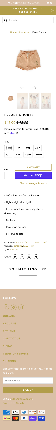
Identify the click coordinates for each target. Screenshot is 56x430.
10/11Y (28, 154)
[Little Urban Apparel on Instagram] (22, 307)
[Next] (34, 87)
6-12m (9, 148)
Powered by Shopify (13, 403)
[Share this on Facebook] (21, 256)
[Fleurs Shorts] (28, 60)
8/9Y (18, 154)
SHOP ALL (36, 242)
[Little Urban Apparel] (28, 3)
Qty (6, 169)
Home (13, 32)
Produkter (24, 32)
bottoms (18, 246)
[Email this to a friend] (35, 256)
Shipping (9, 361)
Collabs (9, 315)
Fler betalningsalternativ (33, 183)
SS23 (44, 242)
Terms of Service (16, 353)
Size (6, 141)
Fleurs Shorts (19, 115)
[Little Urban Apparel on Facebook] (6, 307)
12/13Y (39, 154)
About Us (9, 323)
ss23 (32, 246)
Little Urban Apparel (21, 399)
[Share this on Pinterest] (28, 256)
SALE (27, 242)
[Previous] (22, 87)
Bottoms (20, 242)
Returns (9, 331)
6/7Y (8, 154)
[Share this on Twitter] (14, 256)
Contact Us (11, 338)
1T (19, 148)
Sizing (7, 346)
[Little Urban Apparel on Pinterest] (14, 307)
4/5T (37, 148)
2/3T (28, 148)
